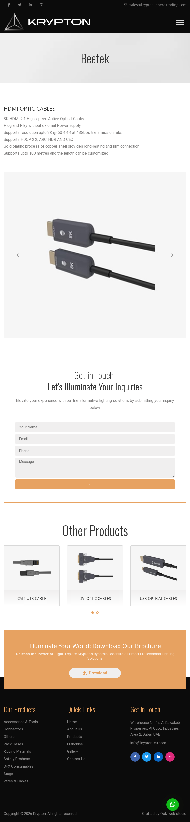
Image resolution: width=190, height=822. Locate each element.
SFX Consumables (19, 766)
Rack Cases (13, 744)
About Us (74, 729)
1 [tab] (92, 612)
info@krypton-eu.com (148, 743)
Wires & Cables (16, 781)
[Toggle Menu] (180, 22)
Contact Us (76, 759)
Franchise (75, 744)
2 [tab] (97, 612)
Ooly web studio (173, 813)
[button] (17, 255)
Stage (8, 774)
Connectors (13, 729)
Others (9, 736)
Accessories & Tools (21, 722)
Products (74, 736)
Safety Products (17, 759)
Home (72, 722)
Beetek (95, 58)
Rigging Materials (17, 751)
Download (97, 673)
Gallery (72, 751)
